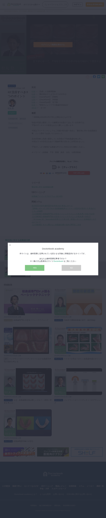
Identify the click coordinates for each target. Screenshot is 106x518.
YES (34, 268)
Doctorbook (58, 261)
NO (71, 268)
